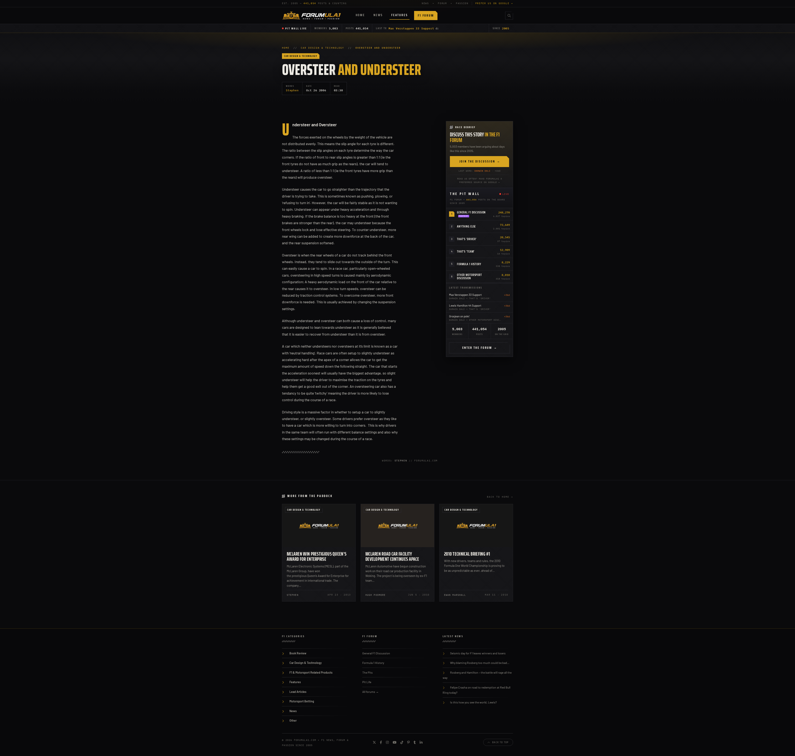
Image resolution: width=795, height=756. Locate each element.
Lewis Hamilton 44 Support (465, 305)
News (378, 15)
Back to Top (500, 742)
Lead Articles (297, 691)
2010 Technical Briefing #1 (467, 554)
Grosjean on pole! (459, 316)
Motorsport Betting (301, 701)
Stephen (292, 90)
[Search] (509, 15)
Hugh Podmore (375, 594)
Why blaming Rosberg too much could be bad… (479, 663)
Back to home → (500, 496)
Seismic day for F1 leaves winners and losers (478, 653)
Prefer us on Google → (494, 3)
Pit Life (366, 682)
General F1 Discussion (471, 212)
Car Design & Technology (322, 47)
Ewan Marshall (455, 594)
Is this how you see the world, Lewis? (473, 702)
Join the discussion (479, 161)
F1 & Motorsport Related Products (310, 672)
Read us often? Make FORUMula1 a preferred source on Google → (479, 180)
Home (360, 15)
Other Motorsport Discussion (469, 276)
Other (293, 720)
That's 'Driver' (467, 239)
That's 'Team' (466, 251)
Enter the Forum (479, 347)
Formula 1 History (469, 264)
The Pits (367, 672)
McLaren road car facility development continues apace (392, 556)
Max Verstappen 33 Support (411, 28)
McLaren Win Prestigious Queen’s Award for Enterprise (316, 556)
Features (399, 15)
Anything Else (466, 226)
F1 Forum (426, 15)
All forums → (370, 691)
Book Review (297, 653)
